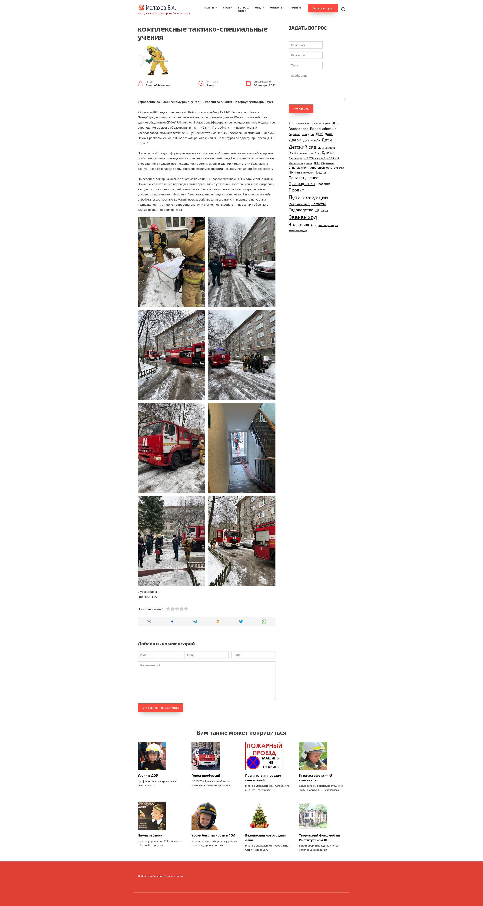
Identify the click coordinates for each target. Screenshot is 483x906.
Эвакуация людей (328, 225)
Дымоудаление (326, 147)
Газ (312, 134)
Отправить (301, 108)
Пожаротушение (303, 177)
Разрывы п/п (299, 204)
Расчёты (318, 204)
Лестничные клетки (321, 158)
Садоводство (301, 209)
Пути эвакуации (308, 197)
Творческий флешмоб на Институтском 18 (319, 837)
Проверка (323, 183)
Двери (295, 139)
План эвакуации (304, 172)
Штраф (324, 210)
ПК (291, 172)
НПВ (317, 163)
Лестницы (295, 158)
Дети (326, 139)
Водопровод (298, 129)
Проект (296, 189)
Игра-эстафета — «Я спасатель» (315, 777)
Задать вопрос (323, 8)
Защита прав (306, 153)
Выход (305, 134)
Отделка (339, 167)
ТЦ (317, 210)
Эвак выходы (303, 224)
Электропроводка (298, 230)
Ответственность (321, 167)
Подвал (320, 172)
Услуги (209, 7)
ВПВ (335, 123)
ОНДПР (259, 7)
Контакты (276, 7)
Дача (329, 134)
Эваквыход (303, 217)
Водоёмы (294, 134)
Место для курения (300, 163)
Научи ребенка (150, 835)
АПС (292, 123)
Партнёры (295, 7)
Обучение (327, 163)
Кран (317, 152)
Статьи (227, 7)
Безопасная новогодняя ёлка (265, 837)
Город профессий (206, 775)
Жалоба (293, 152)
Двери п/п (311, 140)
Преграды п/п (302, 183)
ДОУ (319, 134)
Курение (328, 152)
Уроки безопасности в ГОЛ (213, 835)
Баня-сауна (320, 123)
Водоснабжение (323, 128)
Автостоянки (303, 123)
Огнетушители (298, 167)
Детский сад (302, 147)
